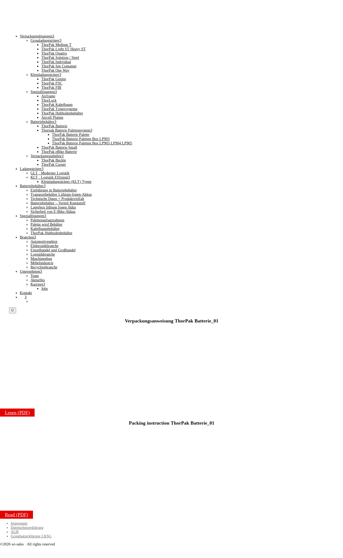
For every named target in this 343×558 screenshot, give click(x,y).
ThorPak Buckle (53, 160)
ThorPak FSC (51, 83)
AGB (14, 532)
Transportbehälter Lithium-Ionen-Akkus (61, 195)
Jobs (44, 289)
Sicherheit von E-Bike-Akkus (53, 212)
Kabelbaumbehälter (45, 229)
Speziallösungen (44, 92)
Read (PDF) (16, 514)
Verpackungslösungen (37, 36)
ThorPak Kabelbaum (57, 105)
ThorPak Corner (53, 165)
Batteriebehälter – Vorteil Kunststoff (58, 203)
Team (35, 276)
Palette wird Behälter (46, 224)
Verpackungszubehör (47, 156)
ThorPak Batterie (54, 126)
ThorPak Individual (56, 62)
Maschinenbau (41, 259)
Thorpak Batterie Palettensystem (66, 130)
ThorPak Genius (53, 79)
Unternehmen (31, 272)
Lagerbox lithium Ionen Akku (53, 207)
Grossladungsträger (46, 41)
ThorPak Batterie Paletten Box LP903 (81, 139)
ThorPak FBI (51, 88)
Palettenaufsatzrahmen (47, 220)
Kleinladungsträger (46, 75)
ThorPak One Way (55, 70)
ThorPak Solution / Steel (60, 58)
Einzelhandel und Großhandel (53, 250)
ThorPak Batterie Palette (70, 135)
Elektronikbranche (44, 246)
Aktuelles (38, 280)
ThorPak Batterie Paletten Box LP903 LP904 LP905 (92, 143)
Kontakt (26, 293)
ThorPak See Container (59, 66)
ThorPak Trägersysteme (59, 109)
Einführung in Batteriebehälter (54, 190)
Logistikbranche (43, 254)
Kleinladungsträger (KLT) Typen (66, 182)
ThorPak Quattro (54, 53)
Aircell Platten (52, 118)
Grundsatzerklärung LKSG (31, 536)
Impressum (19, 523)
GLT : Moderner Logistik (50, 173)
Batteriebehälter (43, 122)
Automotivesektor (44, 242)
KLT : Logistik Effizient (50, 177)
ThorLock (49, 100)
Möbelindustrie (42, 263)
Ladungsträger (31, 169)
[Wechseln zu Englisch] (33, 301)
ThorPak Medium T (56, 45)
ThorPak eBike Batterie (59, 152)
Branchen (28, 237)
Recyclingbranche (44, 267)
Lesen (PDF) (17, 412)
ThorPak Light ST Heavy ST (63, 49)
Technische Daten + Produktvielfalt (57, 199)
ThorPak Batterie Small (59, 147)
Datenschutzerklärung (27, 528)
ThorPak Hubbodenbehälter (62, 113)
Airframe (48, 96)
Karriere (38, 284)
